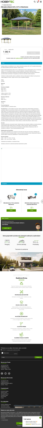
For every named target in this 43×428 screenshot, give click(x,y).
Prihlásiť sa (38, 357)
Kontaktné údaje (4, 395)
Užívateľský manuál (5, 405)
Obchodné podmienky (5, 407)
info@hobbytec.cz (5, 366)
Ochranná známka (4, 391)
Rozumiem (21, 423)
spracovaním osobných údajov (13, 349)
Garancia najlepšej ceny (6, 404)
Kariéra (2, 397)
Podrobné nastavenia (21, 425)
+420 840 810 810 (4, 365)
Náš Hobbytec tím (5, 393)
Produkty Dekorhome (7, 4)
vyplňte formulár (19, 58)
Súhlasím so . (11, 349)
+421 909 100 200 (4, 380)
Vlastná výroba (4, 392)
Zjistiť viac (6, 228)
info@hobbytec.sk (4, 382)
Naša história (3, 396)
